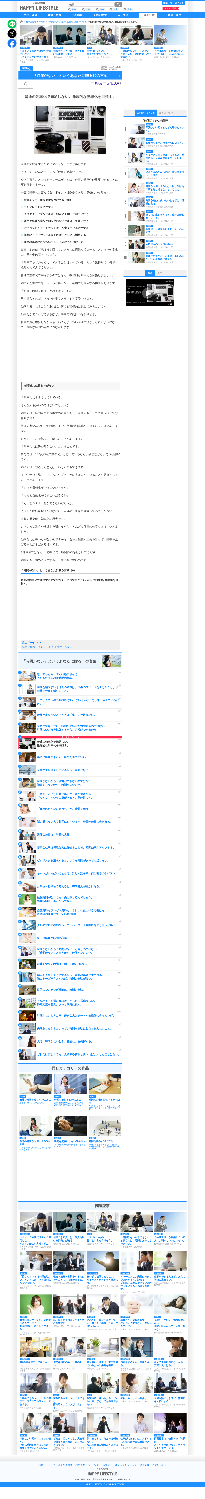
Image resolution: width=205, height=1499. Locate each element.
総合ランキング (166, 113)
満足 (129, 9)
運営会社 (144, 1465)
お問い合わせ (159, 1465)
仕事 (88, 9)
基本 (116, 9)
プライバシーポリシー (100, 1465)
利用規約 (80, 1465)
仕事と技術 (31, 22)
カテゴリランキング (146, 113)
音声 (160, 273)
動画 (150, 273)
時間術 (42, 22)
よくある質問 (65, 1465)
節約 (102, 9)
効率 (74, 9)
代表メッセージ (46, 1465)
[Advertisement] (70, 358)
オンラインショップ (126, 1465)
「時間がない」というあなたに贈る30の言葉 (67, 22)
